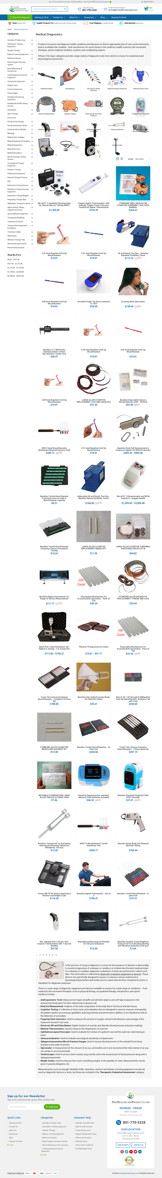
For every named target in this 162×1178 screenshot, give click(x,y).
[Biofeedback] (70, 76)
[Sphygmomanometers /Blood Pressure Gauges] (141, 124)
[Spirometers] (46, 140)
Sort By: (130, 159)
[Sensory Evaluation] (117, 124)
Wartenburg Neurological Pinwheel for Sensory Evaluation (94, 943)
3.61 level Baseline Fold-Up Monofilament (93, 254)
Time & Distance (93, 145)
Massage (10, 133)
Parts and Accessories (15, 248)
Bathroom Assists (14, 58)
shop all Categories (21, 17)
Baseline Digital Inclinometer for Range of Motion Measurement (54, 598)
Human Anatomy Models (16, 129)
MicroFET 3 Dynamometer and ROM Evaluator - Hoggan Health (133, 497)
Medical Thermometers (46, 129)
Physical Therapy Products (17, 177)
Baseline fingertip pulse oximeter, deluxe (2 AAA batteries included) (93, 796)
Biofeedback (70, 89)
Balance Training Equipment (17, 54)
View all (10, 1145)
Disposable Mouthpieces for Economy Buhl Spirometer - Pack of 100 (133, 649)
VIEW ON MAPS (123, 1145)
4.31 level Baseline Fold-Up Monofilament (93, 449)
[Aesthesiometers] (46, 76)
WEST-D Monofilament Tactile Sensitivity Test (94, 844)
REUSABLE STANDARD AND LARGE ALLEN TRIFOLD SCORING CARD (54, 796)
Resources (89, 17)
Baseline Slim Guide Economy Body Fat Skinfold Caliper (94, 698)
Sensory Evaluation (117, 129)
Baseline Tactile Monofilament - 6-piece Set (133, 894)
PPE (9, 181)
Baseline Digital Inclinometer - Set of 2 (94, 894)
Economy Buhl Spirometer (133, 301)
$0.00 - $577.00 (13, 259)
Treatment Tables (14, 232)
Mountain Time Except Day (130, 1115)
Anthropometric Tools (140, 89)
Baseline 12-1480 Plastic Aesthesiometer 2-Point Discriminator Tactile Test (54, 352)
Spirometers (46, 145)
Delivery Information (83, 1138)
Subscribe (53, 1107)
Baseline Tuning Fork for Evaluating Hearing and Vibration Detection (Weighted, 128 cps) (54, 845)
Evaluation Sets (117, 114)
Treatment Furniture (15, 222)
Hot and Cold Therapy (15, 122)
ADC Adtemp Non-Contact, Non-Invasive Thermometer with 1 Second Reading (54, 944)
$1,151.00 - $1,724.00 (15, 268)
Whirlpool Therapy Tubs (16, 240)
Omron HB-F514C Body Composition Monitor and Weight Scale (54, 894)
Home (9, 29)
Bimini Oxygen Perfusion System (55, 1141)
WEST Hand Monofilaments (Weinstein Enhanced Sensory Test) (54, 449)
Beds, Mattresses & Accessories (55, 1145)
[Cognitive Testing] (70, 104)
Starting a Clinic (42, 17)
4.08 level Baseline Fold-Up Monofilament (54, 302)
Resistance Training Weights (18, 196)
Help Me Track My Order (85, 1123)
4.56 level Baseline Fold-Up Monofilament (93, 351)
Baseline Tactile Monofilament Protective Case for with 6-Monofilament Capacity (54, 498)
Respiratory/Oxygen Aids (16, 199)
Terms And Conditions (84, 1145)
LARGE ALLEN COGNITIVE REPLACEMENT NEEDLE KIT (93, 547)
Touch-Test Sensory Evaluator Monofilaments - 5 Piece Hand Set (133, 748)
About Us (73, 17)
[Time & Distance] (94, 140)
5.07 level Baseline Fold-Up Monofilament (54, 254)
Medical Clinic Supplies (15, 137)
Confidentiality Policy (84, 1149)
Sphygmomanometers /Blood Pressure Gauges (140, 130)
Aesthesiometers (46, 89)
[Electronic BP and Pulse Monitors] (94, 104)
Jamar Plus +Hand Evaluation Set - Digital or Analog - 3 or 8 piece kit (54, 648)
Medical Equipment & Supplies (18, 141)
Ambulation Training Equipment (54, 1127)
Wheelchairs (12, 236)
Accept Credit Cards (129, 1165)
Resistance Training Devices (17, 185)
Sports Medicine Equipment (17, 214)
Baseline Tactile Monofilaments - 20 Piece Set (93, 748)
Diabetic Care (12, 85)
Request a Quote (118, 17)
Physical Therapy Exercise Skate (93, 647)
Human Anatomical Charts (17, 125)
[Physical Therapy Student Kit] (117, 76)
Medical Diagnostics (21, 29)
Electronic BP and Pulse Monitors (94, 114)
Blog (103, 17)
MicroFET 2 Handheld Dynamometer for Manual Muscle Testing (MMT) (54, 204)
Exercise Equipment (14, 89)
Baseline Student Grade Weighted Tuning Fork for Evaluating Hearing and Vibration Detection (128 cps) (133, 944)
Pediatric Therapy (14, 170)
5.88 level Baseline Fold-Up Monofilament (54, 401)
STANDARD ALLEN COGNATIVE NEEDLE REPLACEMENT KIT (54, 748)
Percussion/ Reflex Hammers (93, 89)
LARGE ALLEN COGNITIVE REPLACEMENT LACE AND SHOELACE (94, 401)
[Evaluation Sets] (117, 104)
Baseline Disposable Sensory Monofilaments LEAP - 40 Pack (133, 401)
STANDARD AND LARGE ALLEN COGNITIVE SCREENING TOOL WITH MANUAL (133, 205)
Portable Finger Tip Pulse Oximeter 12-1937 (94, 302)
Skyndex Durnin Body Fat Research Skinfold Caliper (133, 844)
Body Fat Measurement (46, 114)
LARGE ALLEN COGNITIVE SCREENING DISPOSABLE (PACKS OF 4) (133, 547)
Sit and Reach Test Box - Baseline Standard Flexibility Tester (133, 254)
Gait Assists (11, 110)
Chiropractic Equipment (16, 81)
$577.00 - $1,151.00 (15, 264)
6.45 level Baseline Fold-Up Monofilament (133, 351)
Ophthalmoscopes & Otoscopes (93, 130)
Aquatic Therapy (13, 50)
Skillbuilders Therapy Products (18, 203)
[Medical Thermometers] (46, 124)
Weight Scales (117, 145)
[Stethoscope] (70, 140)
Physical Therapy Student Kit (117, 89)
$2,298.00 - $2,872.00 (15, 276)
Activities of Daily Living (16, 40)
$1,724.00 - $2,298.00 (15, 272)
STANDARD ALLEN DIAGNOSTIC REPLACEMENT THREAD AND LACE (133, 598)
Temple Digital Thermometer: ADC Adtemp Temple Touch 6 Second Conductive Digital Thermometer (93, 205)
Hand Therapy (12, 114)
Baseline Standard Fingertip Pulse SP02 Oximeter (133, 796)
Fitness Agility (12, 93)
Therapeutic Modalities (16, 218)
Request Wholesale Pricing (86, 1134)
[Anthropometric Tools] (141, 76)
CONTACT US (138, 1145)
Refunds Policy (81, 1141)
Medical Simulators (14, 153)
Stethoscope (70, 145)
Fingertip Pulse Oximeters (140, 114)
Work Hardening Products (16, 244)
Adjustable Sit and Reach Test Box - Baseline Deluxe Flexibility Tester (93, 497)
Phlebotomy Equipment (16, 174)
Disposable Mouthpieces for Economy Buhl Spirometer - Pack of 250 (94, 599)
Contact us (58, 17)
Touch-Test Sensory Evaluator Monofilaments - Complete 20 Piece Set (54, 699)
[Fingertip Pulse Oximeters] (141, 104)
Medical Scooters (13, 149)
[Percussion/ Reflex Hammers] (94, 76)
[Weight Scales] (117, 140)
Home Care (11, 118)
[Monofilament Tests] (70, 124)
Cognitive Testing (70, 114)
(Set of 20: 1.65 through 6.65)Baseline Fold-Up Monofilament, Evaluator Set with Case (133, 699)
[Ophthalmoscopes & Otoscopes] (94, 124)
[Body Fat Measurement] (46, 104)
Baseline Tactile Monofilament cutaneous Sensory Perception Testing (54, 548)
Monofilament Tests (70, 129)
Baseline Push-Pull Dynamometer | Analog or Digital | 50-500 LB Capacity (133, 449)
